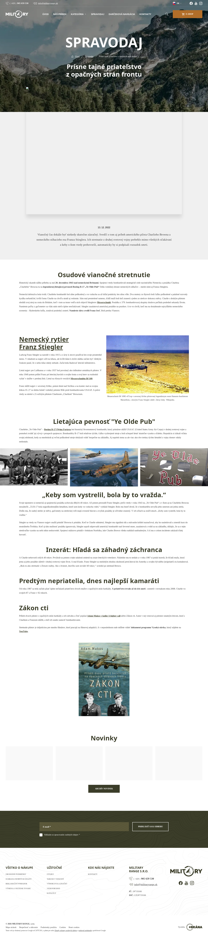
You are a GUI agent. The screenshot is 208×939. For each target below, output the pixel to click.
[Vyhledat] (166, 14)
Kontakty (145, 14)
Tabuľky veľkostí (55, 879)
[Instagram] (200, 3)
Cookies (62, 927)
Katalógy (51, 893)
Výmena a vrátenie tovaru (18, 889)
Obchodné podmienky (16, 874)
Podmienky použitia (49, 927)
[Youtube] (196, 3)
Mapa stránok (11, 927)
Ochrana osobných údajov (19, 879)
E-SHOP (189, 14)
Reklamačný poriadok (16, 884)
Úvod (45, 14)
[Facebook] (191, 3)
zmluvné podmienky (85, 931)
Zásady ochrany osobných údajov (66, 931)
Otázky (50, 874)
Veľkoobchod (53, 889)
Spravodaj (97, 14)
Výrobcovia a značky (57, 884)
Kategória (77, 14)
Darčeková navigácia (122, 14)
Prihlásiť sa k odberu (150, 827)
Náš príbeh (59, 14)
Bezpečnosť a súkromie (28, 927)
